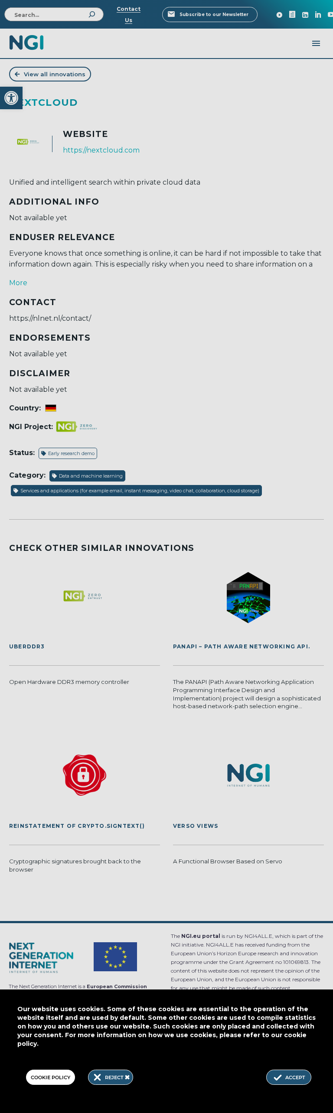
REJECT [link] (115, 1077)
